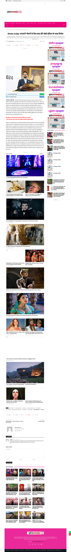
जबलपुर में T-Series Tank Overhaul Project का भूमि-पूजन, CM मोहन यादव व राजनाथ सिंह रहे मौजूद (38, 521)
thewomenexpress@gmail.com (37, 541)
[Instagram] (61, 1)
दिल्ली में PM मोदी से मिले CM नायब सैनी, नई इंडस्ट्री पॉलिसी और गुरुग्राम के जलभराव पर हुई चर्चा (25, 521)
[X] (63, 1)
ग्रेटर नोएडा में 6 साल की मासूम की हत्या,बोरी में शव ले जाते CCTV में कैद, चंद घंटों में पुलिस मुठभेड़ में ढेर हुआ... (11, 493)
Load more (56, 199)
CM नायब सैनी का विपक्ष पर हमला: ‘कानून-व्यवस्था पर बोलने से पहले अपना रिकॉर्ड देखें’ (25, 507)
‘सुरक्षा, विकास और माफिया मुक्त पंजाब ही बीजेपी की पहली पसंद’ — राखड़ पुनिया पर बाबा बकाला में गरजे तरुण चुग (12, 507)
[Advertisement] (44, 11)
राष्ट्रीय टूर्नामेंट (42, 409)
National (10, 29)
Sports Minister (24, 409)
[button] (64, 24)
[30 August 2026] (56, 54)
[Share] (70, 534)
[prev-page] (6, 525)
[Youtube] (64, 1)
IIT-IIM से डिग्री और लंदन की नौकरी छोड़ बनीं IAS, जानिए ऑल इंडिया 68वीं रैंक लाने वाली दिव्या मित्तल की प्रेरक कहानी (25, 479)
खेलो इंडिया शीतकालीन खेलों (36, 409)
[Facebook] (60, 1)
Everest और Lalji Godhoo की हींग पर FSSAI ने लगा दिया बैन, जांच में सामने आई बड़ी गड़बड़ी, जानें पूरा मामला (25, 493)
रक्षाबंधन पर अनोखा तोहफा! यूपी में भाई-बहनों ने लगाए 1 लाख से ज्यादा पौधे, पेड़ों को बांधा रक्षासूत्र (38, 493)
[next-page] (8, 525)
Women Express (11, 41)
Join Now (41, 94)
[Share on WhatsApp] (70, 532)
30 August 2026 (56, 45)
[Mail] (19, 430)
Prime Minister (8, 409)
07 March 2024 (41, 421)
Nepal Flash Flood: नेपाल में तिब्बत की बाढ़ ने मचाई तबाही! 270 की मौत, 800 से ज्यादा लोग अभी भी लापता (12, 521)
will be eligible (30, 409)
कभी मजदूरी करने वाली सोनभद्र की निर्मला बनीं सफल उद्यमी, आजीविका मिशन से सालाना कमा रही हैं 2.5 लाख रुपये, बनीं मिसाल (59, 195)
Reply (10, 443)
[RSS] (35, 544)
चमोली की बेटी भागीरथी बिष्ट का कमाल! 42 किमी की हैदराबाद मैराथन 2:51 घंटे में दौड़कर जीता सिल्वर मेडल (12, 478)
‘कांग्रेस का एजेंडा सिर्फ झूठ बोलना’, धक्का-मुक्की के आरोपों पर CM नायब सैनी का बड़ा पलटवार (37, 507)
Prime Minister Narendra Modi (16, 409)
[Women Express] (14, 12)
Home (7, 29)
